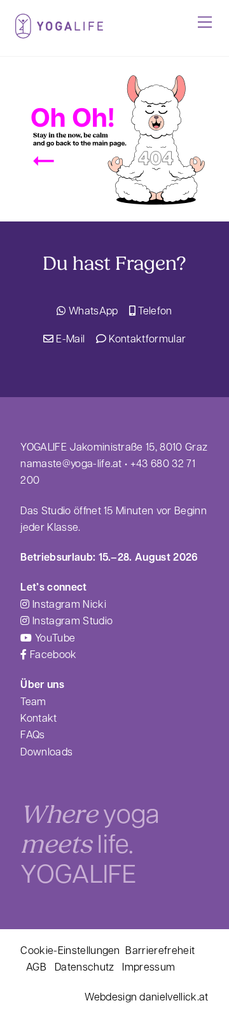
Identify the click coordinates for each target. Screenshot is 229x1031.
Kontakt (38, 717)
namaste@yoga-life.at (70, 463)
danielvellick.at (173, 996)
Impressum (148, 966)
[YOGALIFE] (59, 32)
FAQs (32, 734)
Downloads (46, 751)
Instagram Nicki (68, 603)
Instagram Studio (71, 620)
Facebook (51, 654)
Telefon (153, 310)
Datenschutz (84, 966)
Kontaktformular (146, 338)
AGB (36, 966)
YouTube (53, 637)
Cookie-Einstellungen (70, 950)
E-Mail (69, 338)
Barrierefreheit (160, 950)
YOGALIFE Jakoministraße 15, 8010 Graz (113, 446)
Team (33, 701)
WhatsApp (92, 310)
